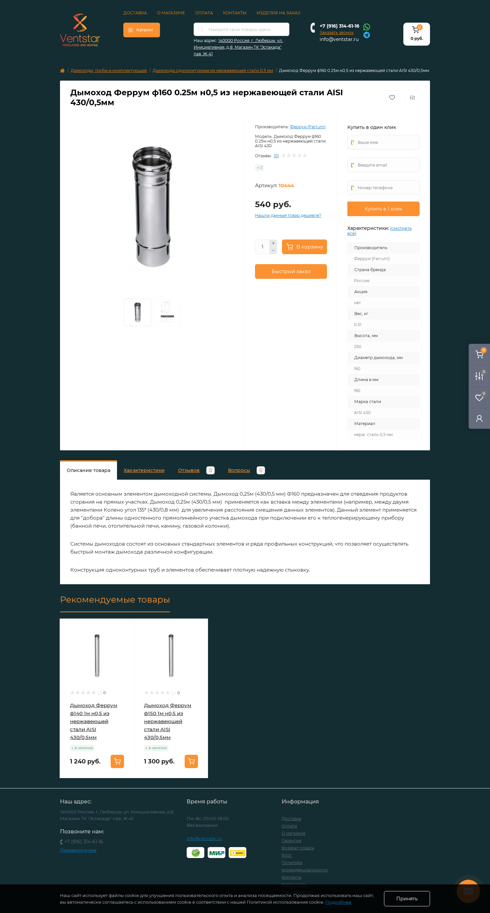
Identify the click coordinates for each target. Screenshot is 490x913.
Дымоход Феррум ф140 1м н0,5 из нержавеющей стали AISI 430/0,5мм (93, 721)
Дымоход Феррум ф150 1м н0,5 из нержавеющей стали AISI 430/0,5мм (167, 721)
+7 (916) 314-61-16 (339, 26)
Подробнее (338, 902)
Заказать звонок (337, 32)
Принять (407, 899)
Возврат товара (298, 847)
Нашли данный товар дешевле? (288, 215)
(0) (276, 156)
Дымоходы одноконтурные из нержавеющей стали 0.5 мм (213, 70)
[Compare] (124, 654)
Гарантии (291, 840)
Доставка (135, 12)
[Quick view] (124, 629)
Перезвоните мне (78, 850)
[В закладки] (392, 98)
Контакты (235, 12)
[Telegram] (367, 34)
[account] (479, 418)
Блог (287, 855)
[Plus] (273, 243)
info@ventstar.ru (339, 39)
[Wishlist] (124, 642)
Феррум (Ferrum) (308, 126)
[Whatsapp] (367, 27)
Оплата (204, 12)
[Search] (201, 29)
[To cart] (117, 761)
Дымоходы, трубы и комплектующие (109, 70)
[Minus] (273, 250)
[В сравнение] (412, 98)
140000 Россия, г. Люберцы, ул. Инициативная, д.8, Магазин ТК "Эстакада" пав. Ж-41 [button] (238, 47)
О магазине (171, 12)
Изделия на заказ (278, 12)
